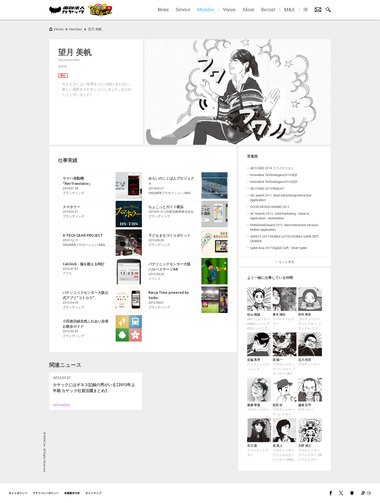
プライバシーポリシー (46, 493)
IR (305, 10)
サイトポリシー (18, 493)
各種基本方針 (72, 493)
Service (183, 10)
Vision (229, 10)
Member (75, 29)
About (248, 10)
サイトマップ (93, 493)
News (163, 10)
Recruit (268, 10)
